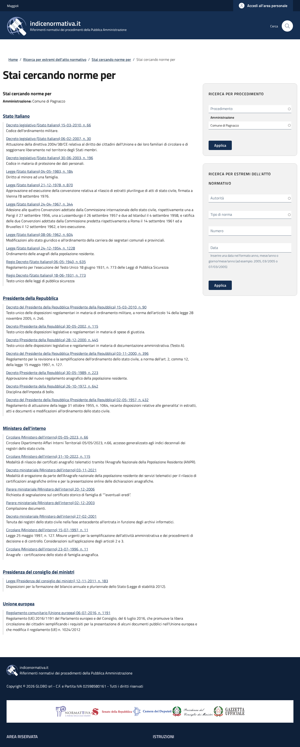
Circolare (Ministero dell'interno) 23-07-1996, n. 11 (47, 549)
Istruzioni (163, 736)
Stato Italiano (16, 116)
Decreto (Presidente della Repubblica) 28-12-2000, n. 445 (52, 340)
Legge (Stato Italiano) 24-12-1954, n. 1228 (40, 248)
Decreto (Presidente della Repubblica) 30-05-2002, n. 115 (52, 326)
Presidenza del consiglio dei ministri (38, 571)
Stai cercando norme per (111, 59)
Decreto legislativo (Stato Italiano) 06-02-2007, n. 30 (48, 138)
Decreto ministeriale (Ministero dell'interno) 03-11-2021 (51, 470)
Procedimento (221, 108)
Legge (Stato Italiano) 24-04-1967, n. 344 (39, 204)
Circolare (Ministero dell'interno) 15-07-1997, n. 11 (47, 530)
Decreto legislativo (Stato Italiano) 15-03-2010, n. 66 (48, 125)
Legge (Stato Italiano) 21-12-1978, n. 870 (39, 185)
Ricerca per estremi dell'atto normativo (54, 59)
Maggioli (13, 5)
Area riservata (22, 736)
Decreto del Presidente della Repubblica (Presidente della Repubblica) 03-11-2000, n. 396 (77, 353)
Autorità (217, 198)
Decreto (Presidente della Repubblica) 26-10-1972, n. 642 (52, 386)
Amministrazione (222, 117)
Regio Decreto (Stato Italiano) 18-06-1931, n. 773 (46, 275)
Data (214, 247)
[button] (263, 5)
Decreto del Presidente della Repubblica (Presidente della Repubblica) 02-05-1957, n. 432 (77, 400)
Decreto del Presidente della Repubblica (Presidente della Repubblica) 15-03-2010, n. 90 (76, 307)
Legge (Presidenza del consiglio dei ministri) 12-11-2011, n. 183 (57, 581)
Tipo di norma (221, 214)
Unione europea (18, 603)
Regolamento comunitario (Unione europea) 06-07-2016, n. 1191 (58, 612)
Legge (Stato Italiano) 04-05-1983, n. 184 (39, 171)
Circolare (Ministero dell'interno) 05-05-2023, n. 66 (47, 437)
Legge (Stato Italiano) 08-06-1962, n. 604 (39, 234)
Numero (216, 231)
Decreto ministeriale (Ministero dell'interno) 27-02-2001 (51, 516)
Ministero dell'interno (24, 428)
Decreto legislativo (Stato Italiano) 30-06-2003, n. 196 (49, 158)
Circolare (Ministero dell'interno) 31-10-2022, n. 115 (48, 456)
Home (13, 59)
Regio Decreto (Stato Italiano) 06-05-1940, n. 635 (46, 261)
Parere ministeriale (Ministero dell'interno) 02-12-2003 (50, 502)
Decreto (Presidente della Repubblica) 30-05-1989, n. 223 (52, 372)
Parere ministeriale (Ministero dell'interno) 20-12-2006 (50, 489)
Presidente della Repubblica (30, 298)
